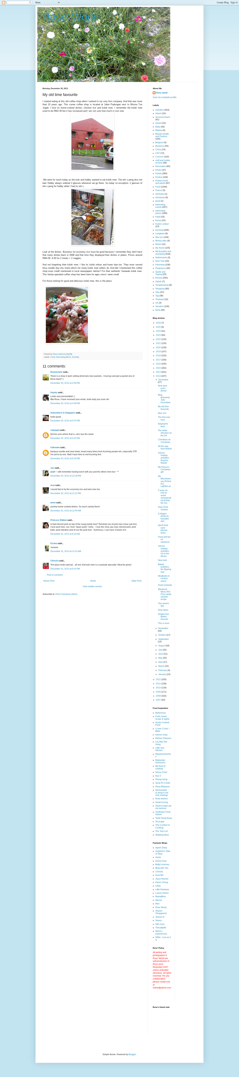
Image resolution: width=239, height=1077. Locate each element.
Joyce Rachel (161, 879)
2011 (158, 683)
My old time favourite (163, 407)
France (158, 190)
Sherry (158, 920)
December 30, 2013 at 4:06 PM (65, 383)
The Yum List (161, 831)
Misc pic (159, 237)
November (163, 628)
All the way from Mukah (165, 447)
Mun (157, 903)
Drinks (158, 170)
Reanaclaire (56, 372)
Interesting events (160, 205)
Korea (158, 220)
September (163, 639)
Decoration (160, 166)
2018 (158, 355)
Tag (157, 295)
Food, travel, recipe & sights (162, 717)
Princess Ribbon (58, 520)
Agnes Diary (161, 847)
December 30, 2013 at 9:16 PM (65, 458)
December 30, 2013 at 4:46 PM (65, 403)
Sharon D (159, 917)
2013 (158, 376)
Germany (159, 194)
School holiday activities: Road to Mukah (163, 458)
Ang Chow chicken (163, 508)
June (161, 654)
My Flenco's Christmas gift (164, 469)
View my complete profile (165, 97)
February (162, 670)
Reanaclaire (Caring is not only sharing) (161, 792)
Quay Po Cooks (162, 783)
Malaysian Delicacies (160, 761)
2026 (158, 323)
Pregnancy (160, 268)
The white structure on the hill (165, 433)
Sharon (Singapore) (161, 912)
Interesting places (63, 357)
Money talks (161, 240)
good (157, 201)
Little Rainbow (162, 889)
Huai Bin (159, 875)
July (160, 650)
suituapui (54, 430)
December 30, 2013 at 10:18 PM (65, 476)
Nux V (158, 776)
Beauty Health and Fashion (162, 135)
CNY (157, 153)
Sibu (157, 292)
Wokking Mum (162, 835)
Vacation (159, 306)
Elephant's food (163, 425)
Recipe (158, 278)
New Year (160, 261)
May (160, 658)
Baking (158, 130)
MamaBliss (160, 896)
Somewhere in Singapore (62, 413)
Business (159, 146)
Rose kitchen (161, 798)
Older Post (136, 581)
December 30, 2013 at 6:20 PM (65, 438)
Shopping (160, 288)
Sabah (158, 281)
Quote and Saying (160, 273)
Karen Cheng (161, 882)
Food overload (165, 585)
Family (158, 173)
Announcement (162, 117)
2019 (158, 351)
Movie (158, 244)
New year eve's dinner (162, 388)
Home (93, 581)
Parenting (160, 264)
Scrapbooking (162, 285)
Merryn (158, 900)
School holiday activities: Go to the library (163, 551)
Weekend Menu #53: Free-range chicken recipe (164, 594)
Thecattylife (160, 927)
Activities (159, 110)
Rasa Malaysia (162, 786)
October (162, 635)
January (162, 674)
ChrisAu (54, 561)
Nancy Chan (161, 772)
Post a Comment (55, 575)
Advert (158, 113)
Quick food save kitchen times (163, 529)
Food (53, 357)
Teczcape (159, 821)
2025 (158, 327)
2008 (158, 696)
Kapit (157, 217)
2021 (158, 343)
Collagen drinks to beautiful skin (163, 517)
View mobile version (92, 586)
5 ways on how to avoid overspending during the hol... (164, 496)
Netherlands (161, 257)
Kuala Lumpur (162, 224)
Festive (158, 177)
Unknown (55, 447)
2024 (158, 331)
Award (158, 123)
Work (157, 310)
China (158, 149)
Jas (52, 468)
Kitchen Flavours (163, 738)
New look (162, 560)
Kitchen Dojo (161, 735)
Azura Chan (161, 861)
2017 (158, 360)
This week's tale (163, 604)
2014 (158, 372)
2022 (158, 339)
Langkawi (160, 233)
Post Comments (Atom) (66, 594)
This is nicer (163, 623)
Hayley (53, 392)
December (163, 379)
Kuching (75, 357)
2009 (158, 692)
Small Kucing (161, 802)
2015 (158, 368)
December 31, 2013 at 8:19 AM (65, 534)
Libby (158, 886)
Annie (158, 857)
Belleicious (160, 713)
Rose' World (71, 17)
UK (156, 303)
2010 (158, 687)
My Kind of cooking (160, 767)
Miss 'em (162, 413)
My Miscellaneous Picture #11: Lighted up (164, 481)
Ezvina (53, 543)
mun (52, 485)
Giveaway (160, 197)
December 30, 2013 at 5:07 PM (65, 420)
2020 (158, 347)
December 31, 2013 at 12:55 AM (65, 510)
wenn (53, 502)
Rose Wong (161, 907)
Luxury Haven (162, 893)
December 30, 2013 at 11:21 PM (65, 493)
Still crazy (159, 924)
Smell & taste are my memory (163, 807)
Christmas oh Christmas (164, 440)
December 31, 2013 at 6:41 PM (65, 569)
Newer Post (48, 581)
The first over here (164, 418)
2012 (158, 679)
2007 (158, 700)
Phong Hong (161, 779)
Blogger (132, 1054)
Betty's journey (162, 864)
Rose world (161, 93)
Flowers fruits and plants (161, 181)
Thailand (159, 299)
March (161, 666)
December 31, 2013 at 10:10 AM (65, 551)
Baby (157, 127)
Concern (159, 156)
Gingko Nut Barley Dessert (163, 616)
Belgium (159, 142)
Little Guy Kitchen (159, 749)
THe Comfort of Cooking (162, 826)
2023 (158, 335)
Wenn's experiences (161, 932)
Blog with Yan (161, 868)
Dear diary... (163, 610)
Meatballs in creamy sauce (164, 578)
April (160, 662)
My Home (159, 248)
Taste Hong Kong (163, 818)
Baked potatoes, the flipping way (164, 568)
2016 (158, 364)
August (162, 645)
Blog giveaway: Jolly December (164, 399)
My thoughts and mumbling (163, 252)
